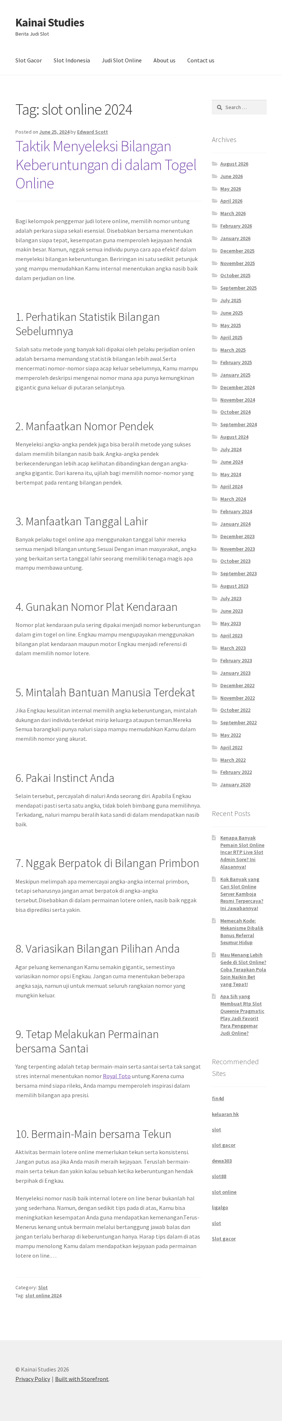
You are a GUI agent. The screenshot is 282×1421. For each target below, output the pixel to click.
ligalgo (220, 1207)
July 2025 (230, 300)
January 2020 (235, 784)
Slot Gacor (28, 60)
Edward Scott (92, 131)
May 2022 (230, 735)
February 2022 (236, 772)
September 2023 (238, 573)
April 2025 (231, 337)
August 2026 (234, 163)
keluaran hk (225, 1114)
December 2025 (237, 250)
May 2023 (230, 623)
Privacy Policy (32, 1378)
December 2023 (237, 536)
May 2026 (230, 188)
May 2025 (230, 325)
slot (216, 1129)
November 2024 (237, 399)
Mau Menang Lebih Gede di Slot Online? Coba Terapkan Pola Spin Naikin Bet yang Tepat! (243, 969)
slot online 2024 (43, 1295)
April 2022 (231, 747)
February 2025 (236, 362)
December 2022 (237, 685)
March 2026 (233, 213)
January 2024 (235, 524)
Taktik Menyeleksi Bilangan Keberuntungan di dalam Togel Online (105, 164)
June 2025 (231, 312)
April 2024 (231, 486)
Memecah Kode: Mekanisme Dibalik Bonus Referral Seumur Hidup (241, 931)
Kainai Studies (49, 22)
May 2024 (230, 474)
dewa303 (222, 1160)
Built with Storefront (82, 1378)
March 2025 (233, 350)
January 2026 (235, 238)
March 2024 (233, 499)
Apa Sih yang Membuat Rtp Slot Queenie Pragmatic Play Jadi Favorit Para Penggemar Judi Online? (242, 1014)
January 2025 (235, 374)
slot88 (219, 1176)
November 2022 (237, 698)
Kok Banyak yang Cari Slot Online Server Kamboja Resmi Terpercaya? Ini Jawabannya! (241, 893)
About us (164, 60)
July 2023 (230, 598)
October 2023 (235, 561)
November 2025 (237, 263)
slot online (224, 1192)
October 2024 (235, 412)
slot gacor (223, 1145)
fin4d (218, 1098)
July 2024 (230, 449)
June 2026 (231, 176)
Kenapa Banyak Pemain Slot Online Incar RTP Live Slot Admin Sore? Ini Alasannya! (242, 852)
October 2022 (235, 710)
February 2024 (236, 511)
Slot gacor (224, 1238)
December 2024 (237, 387)
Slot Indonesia (72, 60)
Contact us (200, 60)
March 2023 (233, 648)
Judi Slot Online (122, 60)
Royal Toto (117, 1076)
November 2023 (237, 548)
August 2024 (234, 437)
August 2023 (234, 586)
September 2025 (238, 287)
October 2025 (235, 275)
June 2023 (231, 611)
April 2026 (231, 200)
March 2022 (233, 760)
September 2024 (238, 424)
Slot (43, 1287)
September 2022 (238, 722)
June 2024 (231, 461)
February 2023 (236, 660)
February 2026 (236, 225)
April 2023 (231, 635)
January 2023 (235, 673)
